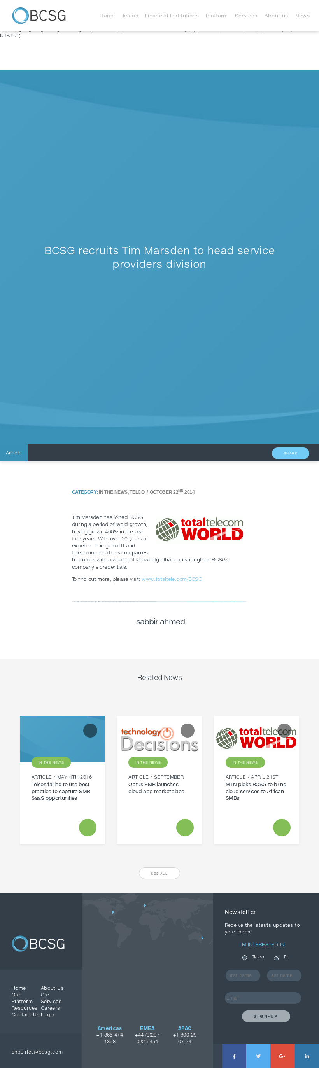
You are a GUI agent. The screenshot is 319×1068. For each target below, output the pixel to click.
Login (47, 1014)
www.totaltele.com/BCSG (172, 579)
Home (107, 15)
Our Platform (22, 998)
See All (159, 874)
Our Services (51, 998)
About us (276, 15)
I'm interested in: (262, 944)
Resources (24, 1008)
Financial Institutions (172, 15)
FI (286, 956)
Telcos (130, 15)
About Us (52, 988)
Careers (50, 1008)
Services (246, 15)
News (302, 15)
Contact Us (26, 1014)
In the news (113, 492)
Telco (137, 492)
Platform (217, 15)
